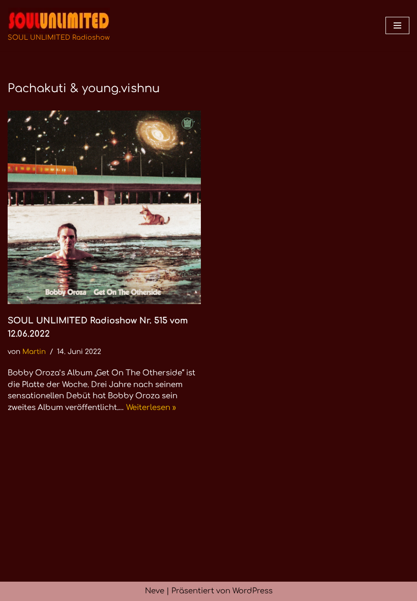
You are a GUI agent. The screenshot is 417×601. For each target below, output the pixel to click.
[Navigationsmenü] (397, 25)
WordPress (252, 591)
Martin (34, 352)
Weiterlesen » (151, 407)
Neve (154, 591)
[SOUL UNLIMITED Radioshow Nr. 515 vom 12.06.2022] (104, 207)
